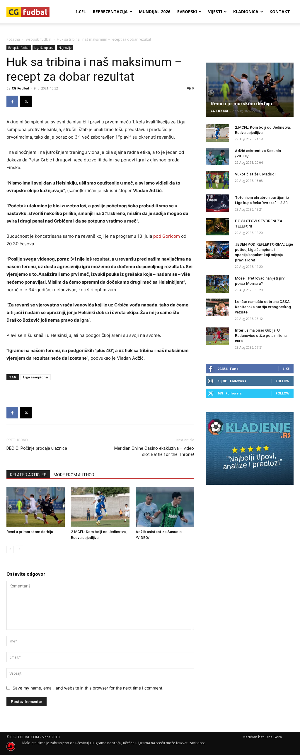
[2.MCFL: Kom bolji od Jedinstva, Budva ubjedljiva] (100, 507)
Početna (13, 39)
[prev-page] (10, 549)
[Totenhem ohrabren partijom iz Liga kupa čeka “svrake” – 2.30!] (217, 203)
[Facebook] (12, 101)
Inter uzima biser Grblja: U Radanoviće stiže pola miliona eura (261, 335)
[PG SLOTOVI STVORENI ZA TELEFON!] (217, 226)
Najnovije (65, 48)
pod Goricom (166, 236)
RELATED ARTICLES (28, 475)
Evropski (187, 11)
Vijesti (215, 11)
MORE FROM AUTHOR (74, 475)
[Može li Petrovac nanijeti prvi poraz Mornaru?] (217, 284)
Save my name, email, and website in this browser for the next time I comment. (88, 687)
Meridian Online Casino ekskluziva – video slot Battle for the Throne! (154, 451)
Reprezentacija (110, 11)
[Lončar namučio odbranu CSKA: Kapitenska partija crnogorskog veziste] (217, 307)
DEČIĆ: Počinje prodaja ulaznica (36, 448)
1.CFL (80, 11)
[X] (26, 101)
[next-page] (19, 549)
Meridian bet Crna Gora (262, 737)
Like (286, 368)
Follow (282, 381)
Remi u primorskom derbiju (29, 532)
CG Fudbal (20, 88)
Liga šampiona (44, 48)
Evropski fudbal (38, 39)
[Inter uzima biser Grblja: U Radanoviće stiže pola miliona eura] (217, 336)
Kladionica (245, 11)
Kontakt (280, 11)
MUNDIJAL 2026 (154, 11)
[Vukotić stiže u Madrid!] (217, 180)
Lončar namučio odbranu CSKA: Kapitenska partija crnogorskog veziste (263, 306)
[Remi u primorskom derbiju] (35, 507)
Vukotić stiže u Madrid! (255, 174)
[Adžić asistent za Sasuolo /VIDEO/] (165, 507)
